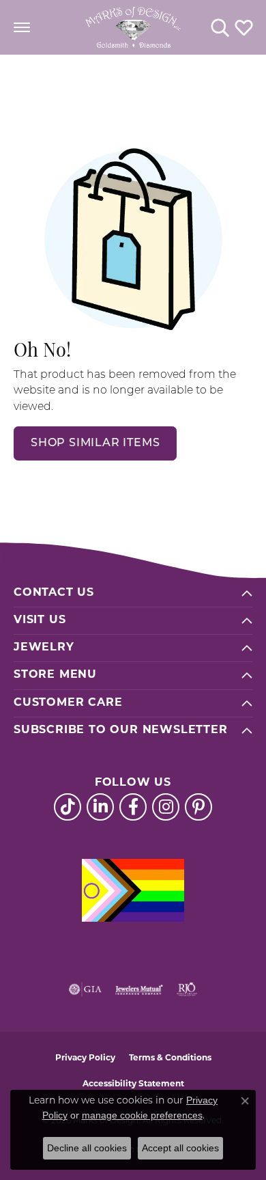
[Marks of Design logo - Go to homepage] (133, 27)
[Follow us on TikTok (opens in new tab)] (67, 807)
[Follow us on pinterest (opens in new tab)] (198, 807)
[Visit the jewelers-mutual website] (138, 989)
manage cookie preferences (142, 1115)
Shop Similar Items (95, 443)
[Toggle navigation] (22, 27)
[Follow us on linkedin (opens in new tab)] (100, 807)
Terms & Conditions (170, 1058)
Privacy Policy (85, 1058)
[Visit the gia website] (85, 989)
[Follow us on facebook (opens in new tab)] (133, 807)
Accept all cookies (180, 1147)
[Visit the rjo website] (187, 989)
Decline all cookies (87, 1147)
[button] (219, 27)
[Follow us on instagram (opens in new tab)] (165, 807)
